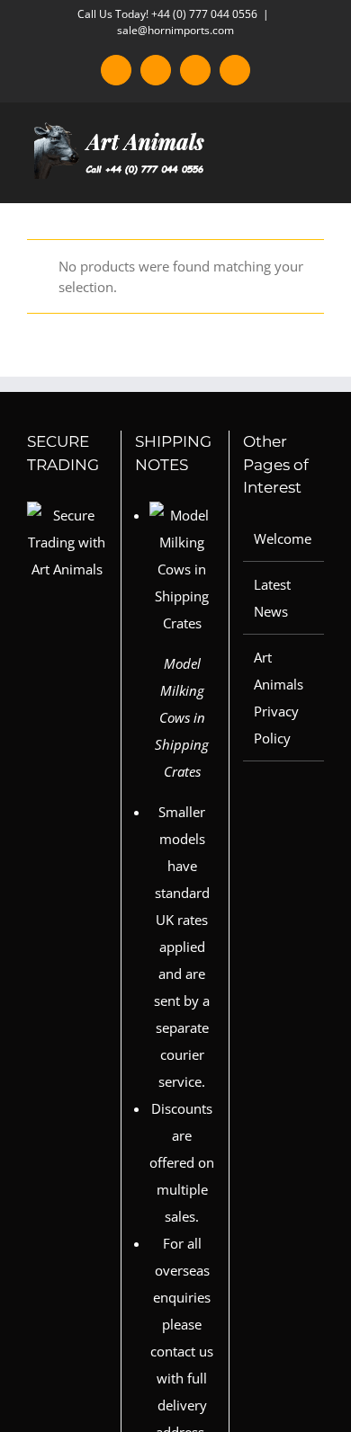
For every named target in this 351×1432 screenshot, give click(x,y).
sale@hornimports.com (175, 30)
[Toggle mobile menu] (317, 174)
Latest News (272, 597)
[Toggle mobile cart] (284, 174)
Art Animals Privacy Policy (278, 697)
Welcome (282, 538)
